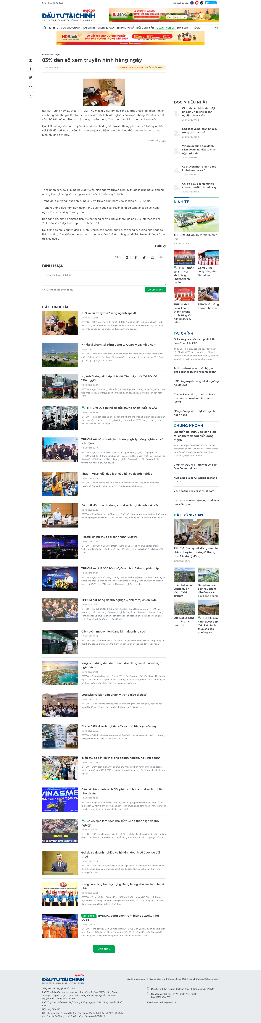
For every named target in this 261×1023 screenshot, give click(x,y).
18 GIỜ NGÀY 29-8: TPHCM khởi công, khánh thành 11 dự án (184, 275)
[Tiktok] (201, 3)
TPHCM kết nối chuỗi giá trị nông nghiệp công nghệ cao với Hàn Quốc (122, 441)
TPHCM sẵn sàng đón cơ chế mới (208, 306)
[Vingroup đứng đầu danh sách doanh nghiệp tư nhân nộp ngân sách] (60, 673)
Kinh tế (53, 27)
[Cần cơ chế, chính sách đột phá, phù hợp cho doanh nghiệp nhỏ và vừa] (60, 799)
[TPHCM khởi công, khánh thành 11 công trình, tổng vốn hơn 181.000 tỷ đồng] (184, 294)
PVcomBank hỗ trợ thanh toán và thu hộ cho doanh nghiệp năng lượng (194, 398)
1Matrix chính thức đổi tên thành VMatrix (109, 537)
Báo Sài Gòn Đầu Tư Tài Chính (68, 15)
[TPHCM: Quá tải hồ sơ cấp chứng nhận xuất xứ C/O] (60, 418)
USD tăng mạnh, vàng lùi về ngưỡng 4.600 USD (196, 383)
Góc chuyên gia (70, 27)
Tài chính (89, 27)
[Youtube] (197, 3)
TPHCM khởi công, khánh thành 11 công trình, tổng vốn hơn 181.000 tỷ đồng (183, 313)
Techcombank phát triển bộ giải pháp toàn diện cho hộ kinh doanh (195, 370)
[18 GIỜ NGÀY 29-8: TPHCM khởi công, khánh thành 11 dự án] (184, 257)
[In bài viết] (30, 94)
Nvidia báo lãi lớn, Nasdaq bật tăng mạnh (195, 479)
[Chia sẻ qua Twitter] (30, 77)
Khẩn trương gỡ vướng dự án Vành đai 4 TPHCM (183, 590)
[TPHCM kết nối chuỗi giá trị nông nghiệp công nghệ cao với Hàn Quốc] (60, 449)
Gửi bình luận (155, 290)
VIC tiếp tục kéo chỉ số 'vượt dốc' (194, 491)
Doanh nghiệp (165, 27)
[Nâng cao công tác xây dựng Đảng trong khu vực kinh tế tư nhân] (60, 894)
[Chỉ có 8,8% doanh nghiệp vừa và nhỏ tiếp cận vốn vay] (60, 736)
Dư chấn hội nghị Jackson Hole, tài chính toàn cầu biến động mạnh (195, 436)
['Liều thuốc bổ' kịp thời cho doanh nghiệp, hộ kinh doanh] (60, 768)
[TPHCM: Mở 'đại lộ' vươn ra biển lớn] (196, 219)
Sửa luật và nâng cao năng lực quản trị (184, 621)
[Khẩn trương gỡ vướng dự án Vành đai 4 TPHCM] (184, 575)
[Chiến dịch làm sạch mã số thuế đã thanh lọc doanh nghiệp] (60, 831)
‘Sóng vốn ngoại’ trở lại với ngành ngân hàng (194, 413)
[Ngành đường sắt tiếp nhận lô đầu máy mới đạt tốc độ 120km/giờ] (60, 386)
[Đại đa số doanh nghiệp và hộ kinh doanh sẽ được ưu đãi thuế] (60, 863)
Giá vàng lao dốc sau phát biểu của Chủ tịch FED (195, 341)
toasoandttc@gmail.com (165, 1002)
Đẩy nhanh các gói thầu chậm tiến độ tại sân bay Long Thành (208, 590)
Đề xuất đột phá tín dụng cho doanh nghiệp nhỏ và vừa (119, 505)
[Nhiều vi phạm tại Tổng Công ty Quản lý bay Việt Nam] (60, 355)
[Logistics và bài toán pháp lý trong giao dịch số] (60, 705)
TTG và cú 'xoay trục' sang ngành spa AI (108, 313)
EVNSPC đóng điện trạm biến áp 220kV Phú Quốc (120, 917)
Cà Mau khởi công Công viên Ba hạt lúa (207, 271)
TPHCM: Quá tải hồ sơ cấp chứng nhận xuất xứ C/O (121, 408)
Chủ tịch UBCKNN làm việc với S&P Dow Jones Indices (195, 466)
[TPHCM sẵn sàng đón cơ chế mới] (208, 294)
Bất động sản (145, 27)
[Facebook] (192, 3)
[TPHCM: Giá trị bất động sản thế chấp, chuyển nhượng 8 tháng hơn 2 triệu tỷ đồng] (196, 532)
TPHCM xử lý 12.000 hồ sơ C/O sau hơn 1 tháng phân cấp (120, 568)
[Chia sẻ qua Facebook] (30, 68)
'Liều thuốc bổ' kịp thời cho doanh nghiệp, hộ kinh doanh (121, 758)
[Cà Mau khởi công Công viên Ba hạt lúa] (208, 257)
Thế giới (196, 27)
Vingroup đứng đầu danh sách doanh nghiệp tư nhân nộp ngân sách (121, 665)
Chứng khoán (105, 27)
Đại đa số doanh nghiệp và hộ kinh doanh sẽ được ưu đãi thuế (120, 854)
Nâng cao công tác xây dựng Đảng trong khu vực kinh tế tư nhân (122, 886)
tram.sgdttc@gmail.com (207, 979)
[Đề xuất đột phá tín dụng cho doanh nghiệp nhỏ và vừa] (60, 515)
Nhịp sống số (125, 27)
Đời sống (183, 27)
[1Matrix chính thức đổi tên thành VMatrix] (60, 547)
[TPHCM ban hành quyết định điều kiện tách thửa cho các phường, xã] (208, 607)
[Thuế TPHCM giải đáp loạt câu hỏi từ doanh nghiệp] (60, 484)
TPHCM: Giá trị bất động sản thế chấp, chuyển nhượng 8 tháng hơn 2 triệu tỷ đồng (196, 552)
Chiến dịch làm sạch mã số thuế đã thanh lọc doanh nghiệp (120, 823)
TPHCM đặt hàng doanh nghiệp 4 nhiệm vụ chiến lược (118, 600)
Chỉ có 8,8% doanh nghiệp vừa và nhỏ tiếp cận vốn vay (118, 726)
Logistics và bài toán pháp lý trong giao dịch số (114, 694)
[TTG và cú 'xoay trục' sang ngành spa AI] (60, 323)
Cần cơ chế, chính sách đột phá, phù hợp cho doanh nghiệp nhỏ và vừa (122, 791)
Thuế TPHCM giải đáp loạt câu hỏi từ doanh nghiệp (116, 473)
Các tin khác (56, 307)
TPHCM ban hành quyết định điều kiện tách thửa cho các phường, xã (208, 625)
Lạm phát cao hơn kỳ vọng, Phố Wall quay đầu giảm (196, 502)
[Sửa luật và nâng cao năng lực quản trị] (184, 607)
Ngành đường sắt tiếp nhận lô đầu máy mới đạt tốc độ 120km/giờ (119, 378)
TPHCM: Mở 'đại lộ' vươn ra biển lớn (196, 237)
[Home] (44, 28)
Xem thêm (104, 949)
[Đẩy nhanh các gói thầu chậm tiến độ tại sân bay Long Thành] (208, 575)
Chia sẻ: (118, 257)
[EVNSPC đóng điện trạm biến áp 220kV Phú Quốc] (60, 926)
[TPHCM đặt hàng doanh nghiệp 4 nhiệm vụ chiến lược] (60, 610)
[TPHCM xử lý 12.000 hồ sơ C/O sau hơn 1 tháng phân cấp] (60, 578)
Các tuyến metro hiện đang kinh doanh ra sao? (114, 631)
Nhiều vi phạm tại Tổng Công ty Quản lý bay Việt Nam (118, 344)
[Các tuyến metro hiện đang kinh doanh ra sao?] (60, 642)
